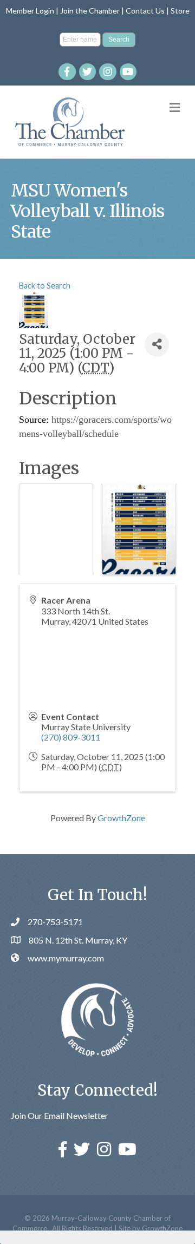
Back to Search (44, 285)
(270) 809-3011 (70, 737)
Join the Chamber (90, 10)
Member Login (30, 10)
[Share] (157, 344)
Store (180, 10)
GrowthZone (121, 818)
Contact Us (145, 10)
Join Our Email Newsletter (59, 1115)
